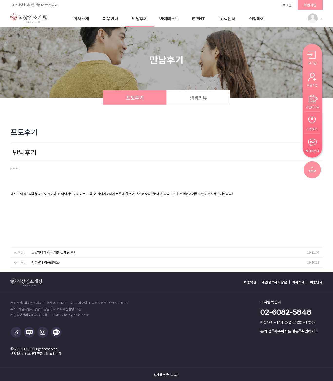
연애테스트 (169, 18)
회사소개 (81, 18)
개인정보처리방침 (274, 282)
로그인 (287, 4)
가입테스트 (312, 107)
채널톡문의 (312, 150)
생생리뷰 (198, 97)
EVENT (198, 18)
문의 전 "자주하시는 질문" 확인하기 (287, 331)
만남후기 (139, 18)
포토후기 (135, 97)
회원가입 (310, 4)
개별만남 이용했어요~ (45, 262)
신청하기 (256, 18)
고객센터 (227, 18)
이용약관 (250, 282)
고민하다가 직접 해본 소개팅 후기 (53, 252)
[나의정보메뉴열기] (313, 18)
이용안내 (110, 18)
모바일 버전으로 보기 (166, 374)
